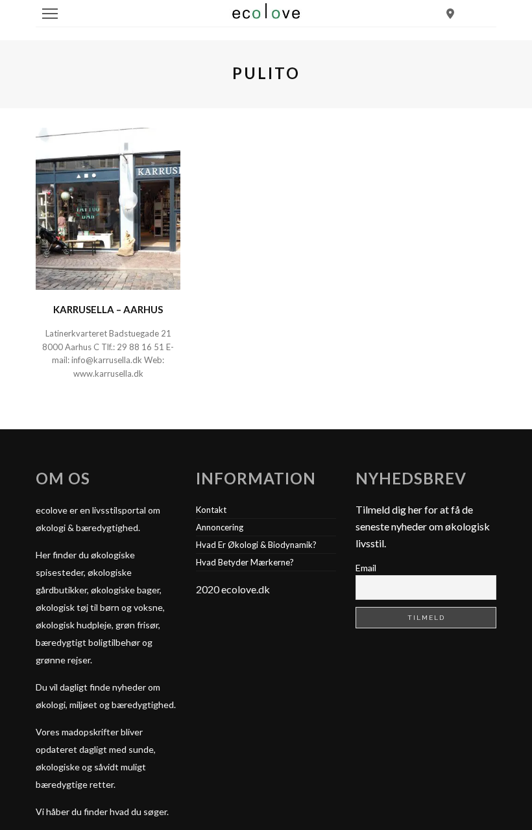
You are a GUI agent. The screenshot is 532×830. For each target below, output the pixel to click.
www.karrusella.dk (108, 373)
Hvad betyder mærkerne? (245, 562)
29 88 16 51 (140, 347)
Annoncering (219, 527)
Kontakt (211, 509)
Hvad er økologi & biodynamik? (256, 545)
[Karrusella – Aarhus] (108, 207)
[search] (450, 13)
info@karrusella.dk (106, 360)
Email (366, 567)
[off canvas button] (50, 13)
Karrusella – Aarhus (108, 309)
